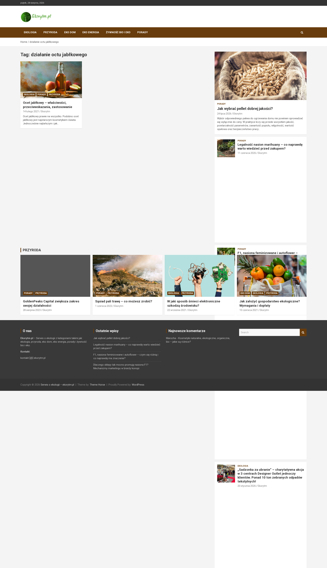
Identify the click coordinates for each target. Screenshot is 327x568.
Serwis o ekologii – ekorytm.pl (57, 384)
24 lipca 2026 (224, 113)
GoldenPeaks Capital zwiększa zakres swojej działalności (51, 303)
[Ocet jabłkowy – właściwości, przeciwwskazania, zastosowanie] (51, 79)
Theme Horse (97, 384)
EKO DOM (70, 32)
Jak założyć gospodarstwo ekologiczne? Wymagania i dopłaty (269, 303)
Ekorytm (45, 111)
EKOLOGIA (30, 32)
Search (303, 332)
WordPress (138, 384)
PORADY (142, 32)
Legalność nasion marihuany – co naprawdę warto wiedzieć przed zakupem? (270, 146)
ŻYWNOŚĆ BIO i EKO (118, 32)
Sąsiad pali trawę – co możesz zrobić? (123, 301)
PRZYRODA (50, 32)
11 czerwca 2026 (247, 153)
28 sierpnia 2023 (32, 310)
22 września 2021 (176, 310)
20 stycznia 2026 (247, 486)
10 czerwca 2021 (248, 310)
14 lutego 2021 (31, 111)
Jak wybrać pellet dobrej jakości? (245, 108)
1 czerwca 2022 (103, 306)
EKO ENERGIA (90, 32)
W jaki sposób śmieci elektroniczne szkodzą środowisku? (193, 303)
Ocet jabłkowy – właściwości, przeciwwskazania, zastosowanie (47, 105)
